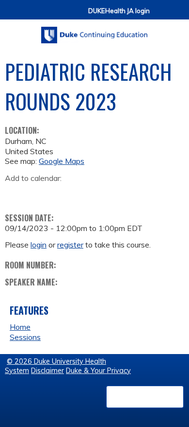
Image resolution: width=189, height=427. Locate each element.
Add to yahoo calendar (37, 193)
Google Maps (61, 161)
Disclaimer (47, 370)
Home (20, 327)
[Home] (94, 31)
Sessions (25, 337)
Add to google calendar (15, 193)
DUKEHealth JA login (119, 11)
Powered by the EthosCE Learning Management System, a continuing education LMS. (145, 397)
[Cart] (161, 15)
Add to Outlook (82, 193)
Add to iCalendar (58, 193)
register (70, 244)
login (39, 244)
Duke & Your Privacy (98, 370)
